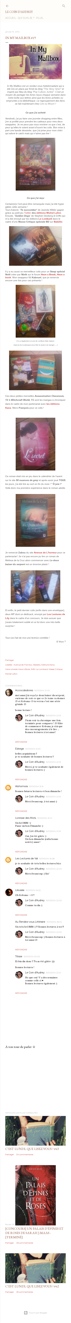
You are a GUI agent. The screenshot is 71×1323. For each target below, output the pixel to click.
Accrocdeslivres (24, 690)
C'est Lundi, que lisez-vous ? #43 (32, 1149)
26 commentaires (24, 1243)
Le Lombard (45, 218)
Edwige (19, 748)
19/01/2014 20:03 (32, 956)
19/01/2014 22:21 (53, 972)
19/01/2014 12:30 (33, 749)
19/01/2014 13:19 (36, 786)
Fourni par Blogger (38, 1312)
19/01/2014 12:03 (42, 690)
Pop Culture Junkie (43, 91)
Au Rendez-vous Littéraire (30, 921)
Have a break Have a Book (17, 669)
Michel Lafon (11, 674)
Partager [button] (9, 660)
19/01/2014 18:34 (54, 922)
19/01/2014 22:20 (54, 869)
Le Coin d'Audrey (19, 12)
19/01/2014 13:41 (44, 818)
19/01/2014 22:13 (53, 715)
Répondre (21, 742)
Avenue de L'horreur (45, 552)
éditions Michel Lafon (48, 212)
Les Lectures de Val (26, 858)
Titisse (18, 956)
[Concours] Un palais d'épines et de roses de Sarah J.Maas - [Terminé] (34, 1232)
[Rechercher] (64, 5)
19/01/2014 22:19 (53, 796)
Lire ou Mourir (47, 103)
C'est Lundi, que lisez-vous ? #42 (32, 1286)
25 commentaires (24, 1292)
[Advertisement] (35, 1080)
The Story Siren (52, 89)
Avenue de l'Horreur (23, 664)
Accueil (10, 17)
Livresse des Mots (25, 817)
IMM (33, 669)
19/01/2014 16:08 (47, 858)
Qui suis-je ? (26, 17)
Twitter (27, 212)
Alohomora (21, 786)
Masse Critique (55, 669)
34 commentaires (24, 1154)
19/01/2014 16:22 (33, 890)
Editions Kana (47, 664)
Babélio (58, 221)
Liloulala (19, 890)
